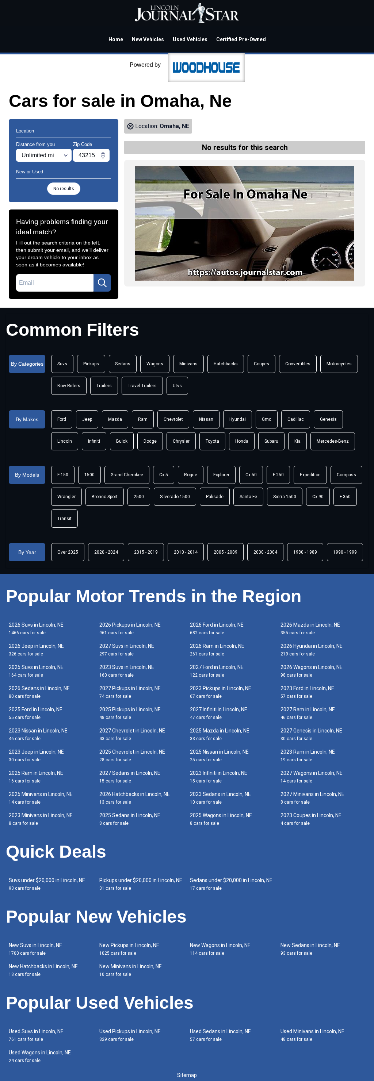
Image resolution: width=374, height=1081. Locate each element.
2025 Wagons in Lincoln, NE (221, 819)
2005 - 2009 (225, 552)
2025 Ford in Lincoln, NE (35, 713)
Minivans (188, 363)
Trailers (104, 385)
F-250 (278, 474)
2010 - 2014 (186, 552)
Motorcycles (339, 363)
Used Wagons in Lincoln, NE (40, 1056)
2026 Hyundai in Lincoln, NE (311, 650)
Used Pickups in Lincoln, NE (130, 1035)
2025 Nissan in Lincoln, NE (219, 755)
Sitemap (187, 1075)
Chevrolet (173, 419)
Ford (61, 419)
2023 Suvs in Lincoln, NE (126, 671)
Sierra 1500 (284, 496)
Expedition (310, 474)
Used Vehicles (190, 39)
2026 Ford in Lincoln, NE (217, 628)
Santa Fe (248, 496)
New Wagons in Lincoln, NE (220, 949)
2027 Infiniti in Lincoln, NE (218, 713)
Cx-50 (251, 474)
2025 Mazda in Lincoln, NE (219, 734)
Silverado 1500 (175, 496)
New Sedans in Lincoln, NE (310, 949)
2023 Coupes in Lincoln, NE (310, 819)
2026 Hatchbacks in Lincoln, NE (134, 798)
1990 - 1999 (345, 552)
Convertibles (297, 363)
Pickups (91, 363)
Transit (64, 518)
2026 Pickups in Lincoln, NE (130, 628)
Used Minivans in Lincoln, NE (312, 1035)
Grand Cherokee (127, 474)
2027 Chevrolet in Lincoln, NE (132, 734)
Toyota (212, 441)
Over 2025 (67, 552)
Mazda (115, 419)
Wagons (154, 363)
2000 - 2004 (265, 552)
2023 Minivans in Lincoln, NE (41, 819)
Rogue (190, 474)
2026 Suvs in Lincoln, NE (36, 628)
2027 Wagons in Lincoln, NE (311, 777)
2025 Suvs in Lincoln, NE (36, 671)
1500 (89, 474)
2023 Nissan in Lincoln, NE (38, 734)
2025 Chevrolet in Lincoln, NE (132, 755)
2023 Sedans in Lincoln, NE (220, 798)
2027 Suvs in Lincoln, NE (126, 650)
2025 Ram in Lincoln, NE (36, 777)
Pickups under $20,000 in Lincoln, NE (140, 884)
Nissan (206, 419)
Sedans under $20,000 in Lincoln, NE (231, 884)
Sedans (122, 363)
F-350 (345, 496)
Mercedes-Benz (333, 441)
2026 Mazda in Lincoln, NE (310, 628)
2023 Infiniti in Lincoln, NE (218, 777)
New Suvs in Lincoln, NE (35, 949)
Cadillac (295, 419)
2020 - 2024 (106, 552)
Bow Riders (68, 385)
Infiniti (94, 441)
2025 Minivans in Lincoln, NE (41, 798)
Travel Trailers (142, 385)
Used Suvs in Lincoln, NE (36, 1035)
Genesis (328, 419)
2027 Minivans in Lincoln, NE (312, 798)
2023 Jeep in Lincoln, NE (36, 755)
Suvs (62, 363)
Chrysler (181, 441)
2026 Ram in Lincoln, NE (217, 650)
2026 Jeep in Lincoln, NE (36, 650)
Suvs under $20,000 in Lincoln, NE (47, 884)
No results (63, 188)
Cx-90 (318, 496)
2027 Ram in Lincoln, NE (307, 713)
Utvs (177, 385)
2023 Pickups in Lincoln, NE (220, 692)
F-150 (62, 474)
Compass (346, 474)
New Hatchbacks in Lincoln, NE (43, 970)
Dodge (150, 441)
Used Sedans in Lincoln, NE (220, 1035)
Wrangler (66, 496)
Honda (241, 441)
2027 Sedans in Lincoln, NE (129, 777)
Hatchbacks (226, 363)
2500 (139, 496)
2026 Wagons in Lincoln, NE (311, 671)
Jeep (87, 419)
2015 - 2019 (146, 552)
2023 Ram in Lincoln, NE (307, 755)
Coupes (261, 363)
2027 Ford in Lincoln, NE (217, 671)
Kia (297, 441)
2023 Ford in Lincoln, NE (307, 692)
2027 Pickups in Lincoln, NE (130, 692)
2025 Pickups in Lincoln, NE (130, 713)
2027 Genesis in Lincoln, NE (311, 734)
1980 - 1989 (305, 552)
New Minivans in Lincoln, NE (130, 970)
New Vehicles (148, 39)
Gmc (266, 419)
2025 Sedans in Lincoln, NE (129, 819)
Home (115, 39)
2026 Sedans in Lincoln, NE (39, 692)
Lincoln (64, 441)
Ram (143, 419)
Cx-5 (163, 474)
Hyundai (237, 419)
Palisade (215, 496)
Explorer (221, 474)
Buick (121, 441)
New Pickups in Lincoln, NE (129, 949)
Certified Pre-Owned (241, 39)
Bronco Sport (105, 496)
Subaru (271, 441)
